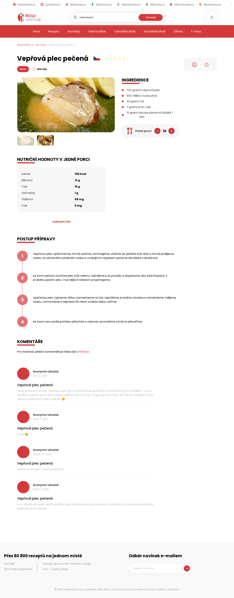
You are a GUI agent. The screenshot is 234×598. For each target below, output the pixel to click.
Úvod (36, 31)
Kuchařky (74, 31)
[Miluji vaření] (29, 17)
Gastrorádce (97, 31)
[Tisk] (195, 64)
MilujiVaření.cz (25, 45)
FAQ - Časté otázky (55, 569)
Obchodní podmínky (18, 569)
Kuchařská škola (154, 31)
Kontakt (9, 564)
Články (178, 31)
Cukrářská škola (125, 31)
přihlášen (83, 352)
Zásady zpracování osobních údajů (67, 564)
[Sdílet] (207, 64)
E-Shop (196, 31)
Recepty (53, 31)
